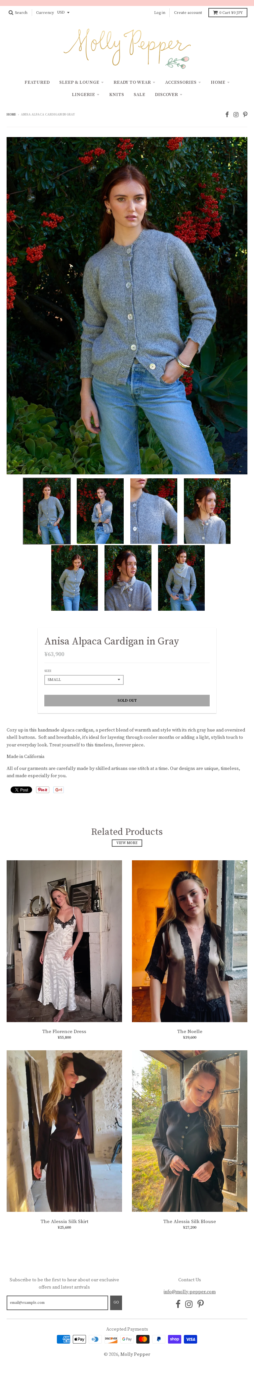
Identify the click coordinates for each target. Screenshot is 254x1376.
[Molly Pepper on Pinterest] (245, 115)
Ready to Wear (132, 82)
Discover (166, 95)
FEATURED (37, 82)
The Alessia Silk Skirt (64, 1221)
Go (116, 1302)
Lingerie (83, 95)
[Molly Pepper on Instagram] (235, 115)
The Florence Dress (64, 1031)
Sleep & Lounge (79, 82)
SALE (139, 95)
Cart (231, 12)
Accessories (180, 82)
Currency (45, 12)
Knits (116, 95)
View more (127, 843)
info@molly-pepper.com (190, 1292)
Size (47, 671)
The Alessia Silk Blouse (189, 1221)
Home (218, 82)
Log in (159, 12)
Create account (188, 12)
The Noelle (189, 1031)
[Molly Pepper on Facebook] (227, 115)
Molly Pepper (135, 1354)
